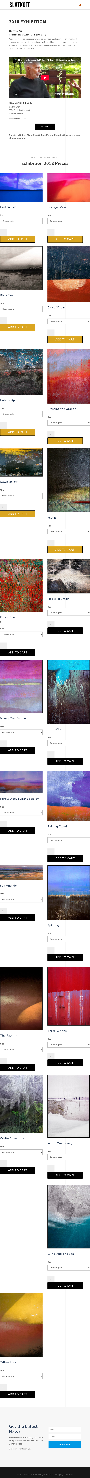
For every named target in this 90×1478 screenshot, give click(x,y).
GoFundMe (45, 127)
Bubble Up (7, 400)
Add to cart (17, 239)
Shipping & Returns (64, 1475)
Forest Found (9, 617)
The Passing (8, 1035)
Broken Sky (8, 207)
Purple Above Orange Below (20, 799)
